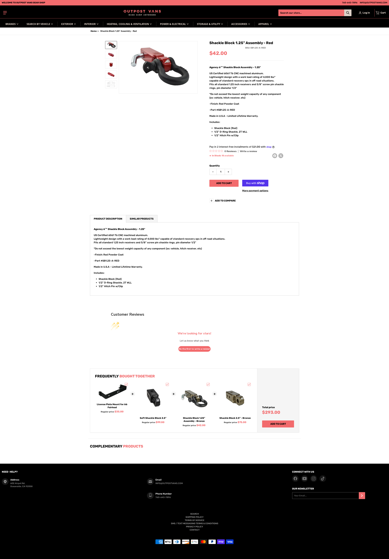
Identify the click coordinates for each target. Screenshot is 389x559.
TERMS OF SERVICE (194, 520)
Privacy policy (178, 554)
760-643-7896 (349, 2)
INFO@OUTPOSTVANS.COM (373, 2)
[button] (5, 13)
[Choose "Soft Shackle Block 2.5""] (167, 384)
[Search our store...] (347, 12)
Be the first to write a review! (194, 348)
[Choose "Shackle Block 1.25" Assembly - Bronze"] (208, 384)
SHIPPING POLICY (194, 517)
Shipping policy (192, 554)
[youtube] (304, 478)
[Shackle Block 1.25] (111, 45)
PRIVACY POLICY (194, 526)
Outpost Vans (189, 549)
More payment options (255, 190)
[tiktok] (322, 478)
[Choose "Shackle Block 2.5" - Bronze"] (249, 384)
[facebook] (295, 478)
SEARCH (194, 514)
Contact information (223, 554)
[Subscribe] (362, 495)
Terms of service (163, 554)
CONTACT (195, 530)
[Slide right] (195, 67)
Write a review (248, 151)
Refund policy (207, 554)
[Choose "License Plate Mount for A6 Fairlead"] (126, 384)
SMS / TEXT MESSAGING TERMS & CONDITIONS (194, 523)
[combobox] (314, 12)
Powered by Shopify (204, 549)
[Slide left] (120, 67)
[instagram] (313, 478)
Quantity (214, 165)
